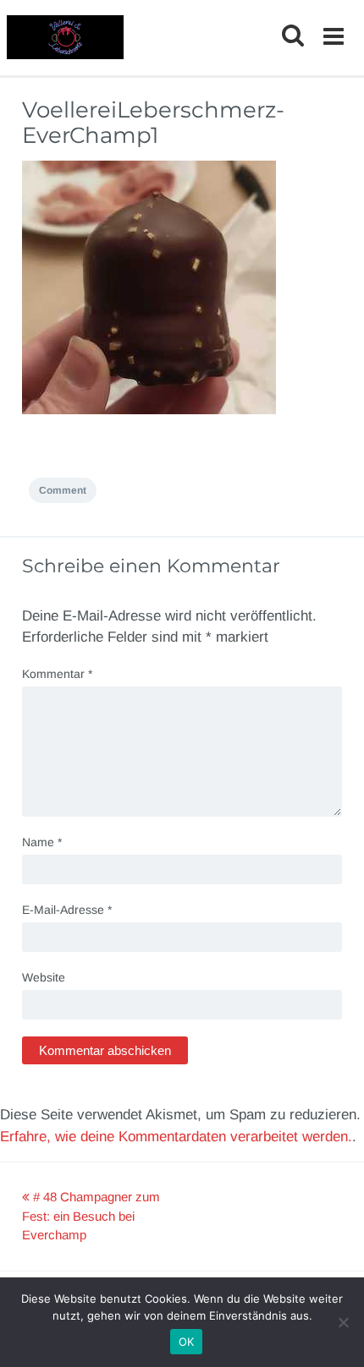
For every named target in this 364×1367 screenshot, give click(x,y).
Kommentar (57, 674)
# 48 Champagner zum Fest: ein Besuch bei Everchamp (91, 1215)
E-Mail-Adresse (67, 909)
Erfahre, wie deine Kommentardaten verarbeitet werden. (176, 1137)
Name (42, 842)
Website (43, 977)
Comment (62, 490)
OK (187, 1341)
